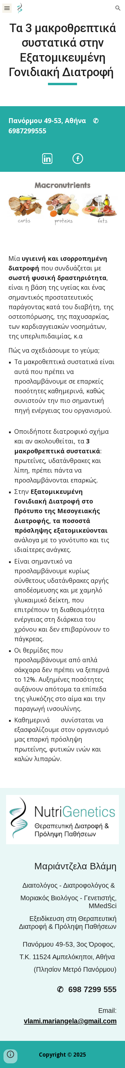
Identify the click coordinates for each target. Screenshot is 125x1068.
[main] (62, 53)
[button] (7, 8)
